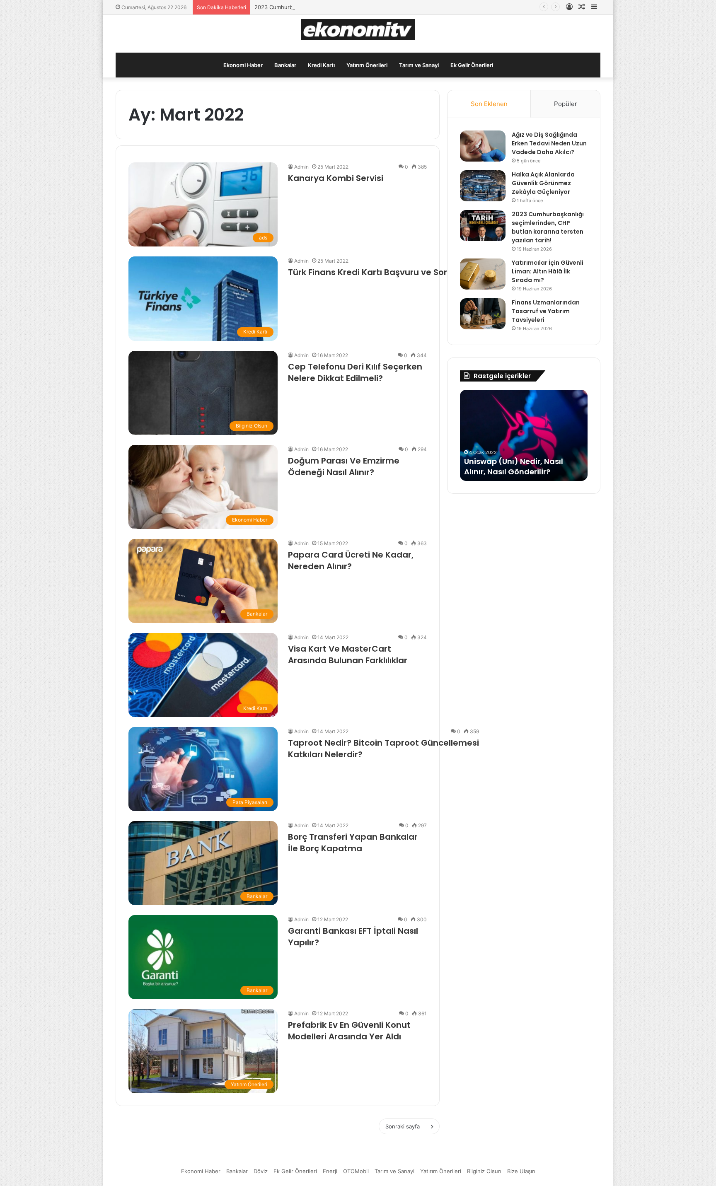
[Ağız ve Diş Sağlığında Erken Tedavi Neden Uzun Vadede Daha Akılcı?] (483, 146)
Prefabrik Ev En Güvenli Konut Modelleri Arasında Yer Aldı (349, 1030)
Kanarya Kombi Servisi (335, 178)
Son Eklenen (489, 104)
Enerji (330, 1171)
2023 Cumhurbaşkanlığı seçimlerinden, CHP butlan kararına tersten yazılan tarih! (358, 7)
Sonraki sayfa (402, 1126)
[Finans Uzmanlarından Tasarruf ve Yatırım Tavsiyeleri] (483, 313)
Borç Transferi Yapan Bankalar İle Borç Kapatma (353, 842)
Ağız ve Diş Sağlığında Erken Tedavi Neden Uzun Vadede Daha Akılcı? (549, 143)
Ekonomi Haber (243, 65)
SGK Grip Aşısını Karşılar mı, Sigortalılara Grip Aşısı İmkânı (522, 466)
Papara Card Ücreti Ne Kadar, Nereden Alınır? (351, 560)
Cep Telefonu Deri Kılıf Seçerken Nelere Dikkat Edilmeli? (355, 372)
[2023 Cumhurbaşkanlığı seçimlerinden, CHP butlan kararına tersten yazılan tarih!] (483, 225)
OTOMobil (356, 1171)
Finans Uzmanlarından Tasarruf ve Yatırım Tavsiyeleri (546, 311)
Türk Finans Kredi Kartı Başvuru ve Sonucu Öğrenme (398, 272)
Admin (301, 167)
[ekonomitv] (358, 29)
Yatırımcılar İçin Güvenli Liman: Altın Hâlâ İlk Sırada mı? (547, 271)
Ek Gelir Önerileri (471, 65)
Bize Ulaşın (521, 1171)
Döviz (261, 1171)
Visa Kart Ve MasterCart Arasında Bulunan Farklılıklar (347, 654)
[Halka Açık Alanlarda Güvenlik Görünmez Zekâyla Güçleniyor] (483, 185)
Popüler (565, 104)
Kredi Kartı (321, 65)
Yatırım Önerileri (366, 65)
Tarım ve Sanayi (419, 65)
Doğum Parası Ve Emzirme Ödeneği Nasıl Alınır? (343, 466)
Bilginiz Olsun (484, 1171)
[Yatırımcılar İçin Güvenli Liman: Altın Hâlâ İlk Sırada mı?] (483, 274)
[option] (524, 435)
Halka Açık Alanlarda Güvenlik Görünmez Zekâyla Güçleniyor (543, 183)
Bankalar (285, 65)
